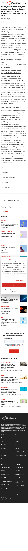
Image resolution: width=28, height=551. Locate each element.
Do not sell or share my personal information (14, 290)
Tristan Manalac (4, 252)
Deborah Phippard (5, 227)
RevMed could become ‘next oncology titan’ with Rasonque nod (8, 249)
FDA (2, 317)
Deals (3, 399)
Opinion (3, 221)
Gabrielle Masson (5, 238)
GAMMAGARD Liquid (7, 153)
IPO (2, 296)
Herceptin (16, 144)
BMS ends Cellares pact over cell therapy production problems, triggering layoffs (9, 391)
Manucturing (5, 306)
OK (14, 285)
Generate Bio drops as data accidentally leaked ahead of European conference (8, 235)
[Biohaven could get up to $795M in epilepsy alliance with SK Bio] (23, 401)
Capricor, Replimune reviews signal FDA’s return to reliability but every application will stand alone (9, 321)
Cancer (3, 245)
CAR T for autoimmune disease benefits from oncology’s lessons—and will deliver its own (9, 224)
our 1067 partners (11, 260)
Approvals (4, 375)
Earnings (5, 211)
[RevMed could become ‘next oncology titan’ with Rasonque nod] (23, 248)
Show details (19, 280)
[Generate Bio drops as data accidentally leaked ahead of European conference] (23, 234)
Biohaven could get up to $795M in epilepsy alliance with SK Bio (9, 403)
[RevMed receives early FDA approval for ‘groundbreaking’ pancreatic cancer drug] (23, 377)
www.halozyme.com (13, 90)
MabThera (4, 147)
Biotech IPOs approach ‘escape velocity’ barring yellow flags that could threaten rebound (9, 299)
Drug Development (6, 231)
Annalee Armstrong (19, 382)
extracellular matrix (13, 36)
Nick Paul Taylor (4, 313)
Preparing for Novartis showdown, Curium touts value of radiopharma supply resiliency (10, 310)
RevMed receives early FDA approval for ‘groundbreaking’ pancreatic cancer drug (9, 379)
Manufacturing (5, 362)
